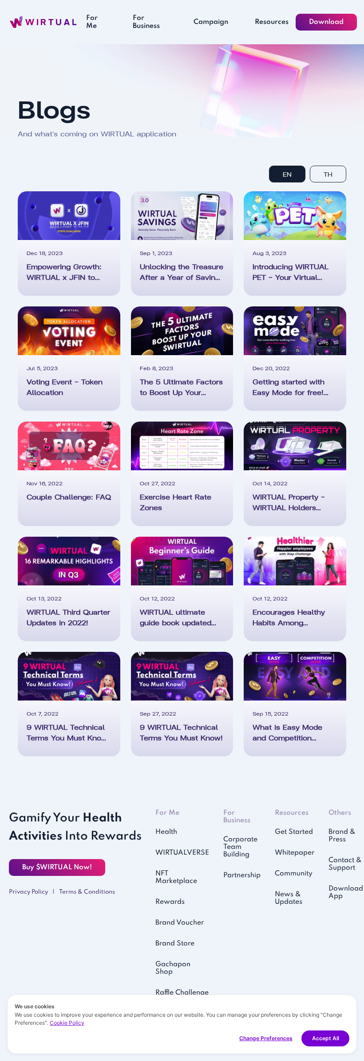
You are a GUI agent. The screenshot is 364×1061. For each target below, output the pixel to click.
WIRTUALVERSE (182, 852)
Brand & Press (342, 836)
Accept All (325, 1038)
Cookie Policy (67, 1022)
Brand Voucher (179, 922)
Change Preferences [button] (266, 1038)
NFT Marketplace (176, 877)
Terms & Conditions (87, 892)
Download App (345, 892)
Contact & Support (345, 864)
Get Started (294, 832)
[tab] (287, 174)
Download (326, 22)
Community (294, 873)
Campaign (211, 22)
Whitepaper (294, 852)
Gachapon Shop (172, 968)
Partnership (242, 875)
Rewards (170, 902)
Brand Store (174, 943)
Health (166, 832)
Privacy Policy (28, 892)
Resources (272, 22)
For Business (146, 22)
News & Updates (288, 898)
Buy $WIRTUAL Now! (57, 867)
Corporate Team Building (240, 847)
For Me (92, 22)
